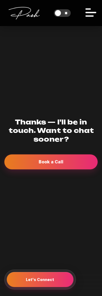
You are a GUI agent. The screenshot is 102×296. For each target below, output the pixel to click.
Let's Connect (40, 279)
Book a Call (51, 161)
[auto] (62, 13)
